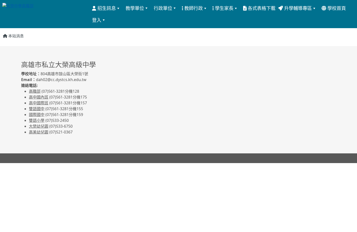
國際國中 (36, 114)
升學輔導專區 (297, 8)
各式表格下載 (260, 8)
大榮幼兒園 (38, 126)
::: (350, 8)
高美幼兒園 (38, 132)
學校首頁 (336, 8)
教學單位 (135, 8)
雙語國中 (36, 108)
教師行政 (193, 8)
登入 (96, 20)
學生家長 (223, 8)
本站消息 (15, 36)
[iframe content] (258, 90)
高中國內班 (38, 97)
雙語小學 (36, 120)
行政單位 (163, 8)
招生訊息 (106, 8)
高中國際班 (38, 103)
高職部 (35, 91)
